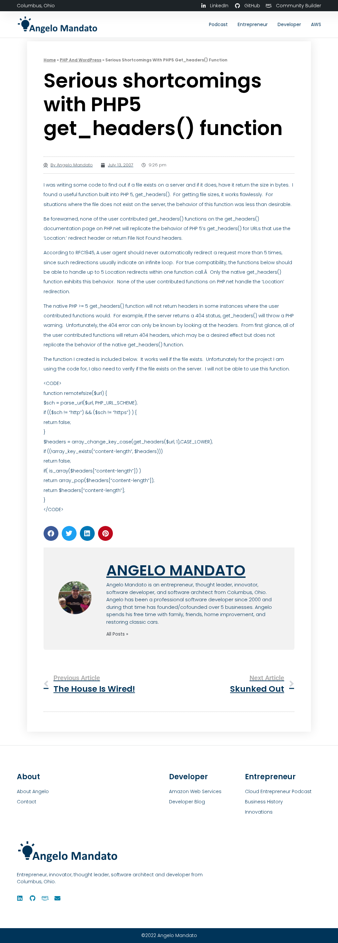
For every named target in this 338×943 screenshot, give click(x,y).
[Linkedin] (20, 898)
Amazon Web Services (195, 791)
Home (50, 60)
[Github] (32, 898)
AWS (316, 24)
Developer (289, 24)
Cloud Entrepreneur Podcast (278, 791)
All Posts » (117, 634)
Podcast (218, 24)
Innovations (259, 812)
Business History (264, 801)
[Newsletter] (57, 898)
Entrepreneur (253, 24)
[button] (51, 533)
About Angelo (33, 791)
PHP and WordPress (80, 60)
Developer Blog (187, 801)
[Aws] (45, 898)
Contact (26, 801)
